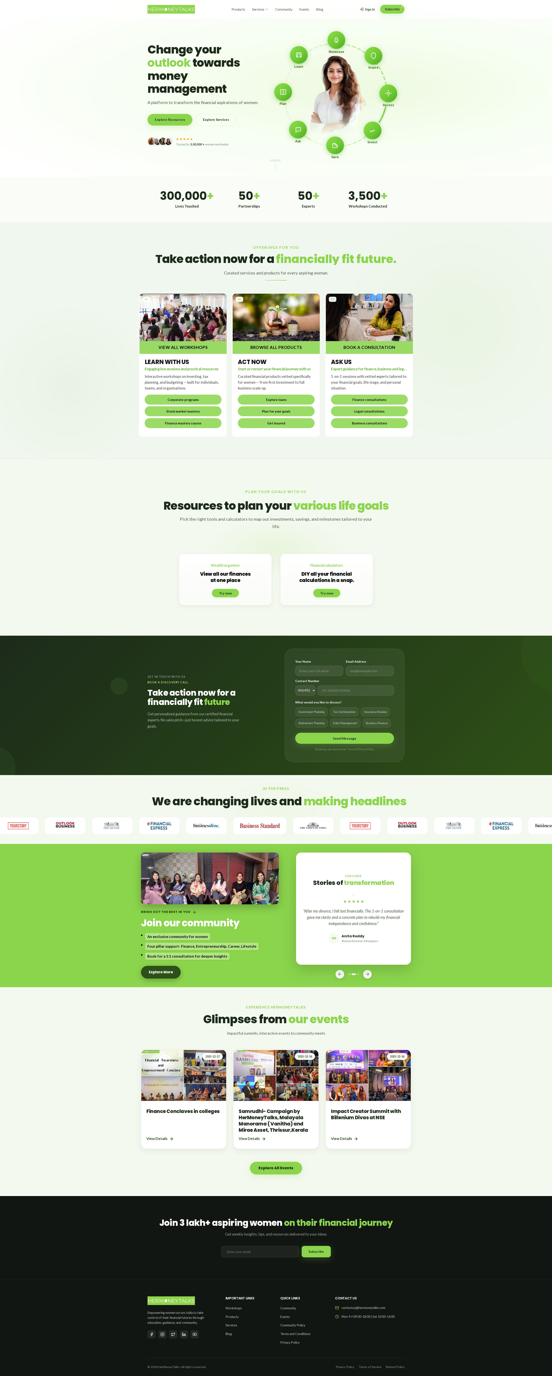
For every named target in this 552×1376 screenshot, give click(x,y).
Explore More (161, 972)
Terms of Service (370, 1367)
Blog (319, 9)
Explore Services (216, 119)
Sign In (370, 9)
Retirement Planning (311, 723)
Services (258, 9)
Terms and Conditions (295, 1334)
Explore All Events (276, 1168)
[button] (183, 400)
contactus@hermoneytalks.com (363, 1308)
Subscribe (392, 9)
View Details (157, 1138)
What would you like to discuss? (318, 702)
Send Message (344, 738)
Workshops (234, 1308)
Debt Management (345, 723)
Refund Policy (395, 1367)
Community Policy (292, 1325)
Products (238, 9)
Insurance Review (375, 712)
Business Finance (376, 723)
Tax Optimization (344, 712)
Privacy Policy (290, 1342)
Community (283, 9)
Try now (225, 593)
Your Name (303, 661)
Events (304, 9)
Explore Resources (170, 119)
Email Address (356, 661)
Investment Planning (311, 712)
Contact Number (307, 681)
